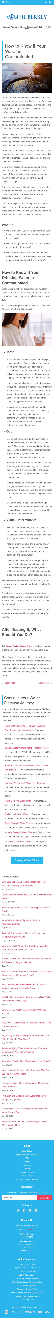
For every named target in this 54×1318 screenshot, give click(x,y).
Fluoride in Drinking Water (27, 1289)
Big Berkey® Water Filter (17, 814)
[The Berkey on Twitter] (18, 1211)
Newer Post (43, 683)
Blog (27, 1162)
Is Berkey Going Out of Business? (27, 1296)
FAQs (27, 1158)
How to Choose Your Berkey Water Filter (27, 1293)
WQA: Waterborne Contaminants (27, 1268)
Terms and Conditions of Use (27, 1179)
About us (27, 1165)
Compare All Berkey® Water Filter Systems (25, 783)
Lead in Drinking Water (27, 1286)
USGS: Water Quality (27, 1275)
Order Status (27, 1151)
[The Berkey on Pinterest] (30, 1211)
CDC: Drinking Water (27, 1264)
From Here (30, 1230)
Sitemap (27, 1169)
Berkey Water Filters (27, 860)
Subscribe (44, 1198)
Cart (50, 2)
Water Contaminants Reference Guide (27, 1282)
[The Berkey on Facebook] (24, 1211)
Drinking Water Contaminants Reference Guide (27, 748)
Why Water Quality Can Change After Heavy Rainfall (26, 1061)
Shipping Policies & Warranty (27, 1154)
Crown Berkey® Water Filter (18, 841)
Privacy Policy (27, 1176)
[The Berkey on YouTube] (36, 1211)
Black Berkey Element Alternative (27, 1278)
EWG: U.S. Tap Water (27, 1271)
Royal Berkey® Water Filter (18, 823)
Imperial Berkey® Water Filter (19, 832)
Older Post (10, 683)
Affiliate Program (27, 1172)
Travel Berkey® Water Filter (18, 801)
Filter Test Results (27, 1300)
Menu (7, 2)
